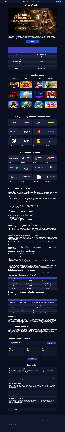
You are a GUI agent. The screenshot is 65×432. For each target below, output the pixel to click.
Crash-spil (38, 78)
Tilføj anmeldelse (51, 343)
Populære (13, 78)
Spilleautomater (50, 78)
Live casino (26, 78)
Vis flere (32, 358)
